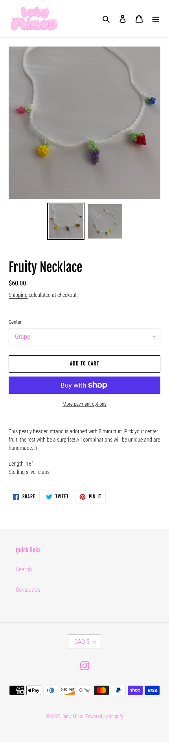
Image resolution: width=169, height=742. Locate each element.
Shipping (18, 295)
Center (15, 322)
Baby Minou (73, 716)
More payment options (84, 404)
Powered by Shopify (104, 716)
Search (24, 569)
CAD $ (82, 641)
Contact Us (28, 589)
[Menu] (155, 18)
